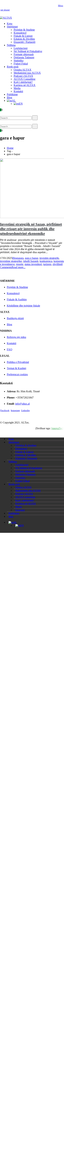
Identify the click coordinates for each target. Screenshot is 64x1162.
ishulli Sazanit (30, 261)
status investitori (33, 264)
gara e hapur (31, 258)
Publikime (12, 94)
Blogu (15, 258)
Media (17, 88)
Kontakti (18, 91)
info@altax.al (22, 403)
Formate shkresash (24, 54)
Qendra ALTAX (22, 69)
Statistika (18, 60)
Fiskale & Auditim (17, 299)
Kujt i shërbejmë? (23, 82)
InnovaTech (57, 428)
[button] (5, 113)
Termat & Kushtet (16, 368)
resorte (19, 264)
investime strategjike (11, 261)
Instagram (15, 410)
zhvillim (57, 264)
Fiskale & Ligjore (23, 35)
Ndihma (11, 45)
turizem (47, 264)
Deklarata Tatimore (24, 57)
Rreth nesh (12, 66)
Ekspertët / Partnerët (24, 42)
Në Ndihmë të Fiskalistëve (28, 51)
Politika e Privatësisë (18, 362)
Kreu (9, 23)
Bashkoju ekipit (15, 318)
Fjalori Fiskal (21, 63)
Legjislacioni (20, 48)
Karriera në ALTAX (24, 85)
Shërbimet (12, 26)
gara (21, 258)
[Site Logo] (6, 17)
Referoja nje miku (16, 337)
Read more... (18, 267)
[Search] (35, 117)
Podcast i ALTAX (23, 75)
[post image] (32, 188)
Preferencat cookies (17, 374)
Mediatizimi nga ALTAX (27, 72)
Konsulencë (20, 32)
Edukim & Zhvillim (24, 38)
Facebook (4, 410)
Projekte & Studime (24, 29)
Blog (9, 97)
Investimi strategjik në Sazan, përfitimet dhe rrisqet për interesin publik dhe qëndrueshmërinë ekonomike (31, 228)
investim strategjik (49, 258)
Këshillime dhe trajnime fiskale (23, 305)
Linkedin (25, 410)
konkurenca (46, 261)
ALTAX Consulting (24, 79)
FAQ (9, 349)
